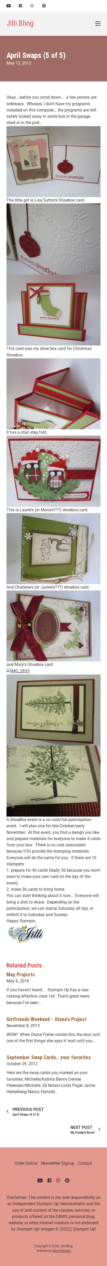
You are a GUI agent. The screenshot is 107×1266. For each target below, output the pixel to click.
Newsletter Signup (57, 1163)
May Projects (20, 975)
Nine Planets (62, 1251)
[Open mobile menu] (98, 23)
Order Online (26, 1163)
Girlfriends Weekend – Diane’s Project (46, 1019)
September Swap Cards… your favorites (48, 1057)
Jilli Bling (20, 23)
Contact (85, 1163)
